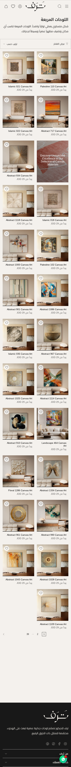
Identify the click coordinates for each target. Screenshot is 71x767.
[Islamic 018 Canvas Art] (52, 201)
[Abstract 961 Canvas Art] (18, 516)
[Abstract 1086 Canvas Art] (52, 290)
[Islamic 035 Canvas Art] (18, 334)
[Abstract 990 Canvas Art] (52, 516)
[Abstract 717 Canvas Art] (52, 112)
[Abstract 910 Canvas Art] (18, 424)
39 (28, 634)
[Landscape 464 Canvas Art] (52, 424)
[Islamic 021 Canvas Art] (18, 67)
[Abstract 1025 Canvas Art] (18, 379)
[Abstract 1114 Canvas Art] (52, 379)
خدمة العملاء (60, 762)
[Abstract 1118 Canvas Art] (18, 201)
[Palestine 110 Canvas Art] (52, 67)
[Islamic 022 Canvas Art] (18, 112)
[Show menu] (66, 6)
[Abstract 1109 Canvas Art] (52, 605)
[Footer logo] (56, 716)
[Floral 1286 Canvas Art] (18, 471)
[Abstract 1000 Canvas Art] (18, 245)
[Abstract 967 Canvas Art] (52, 334)
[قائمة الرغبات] (13, 6)
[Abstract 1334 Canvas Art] (52, 471)
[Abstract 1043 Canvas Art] (18, 560)
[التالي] (12, 634)
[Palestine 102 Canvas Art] (52, 245)
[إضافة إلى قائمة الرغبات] (41, 55)
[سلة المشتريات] (6, 6)
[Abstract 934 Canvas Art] (18, 156)
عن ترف (63, 753)
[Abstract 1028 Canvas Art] (52, 560)
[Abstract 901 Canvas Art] (18, 290)
